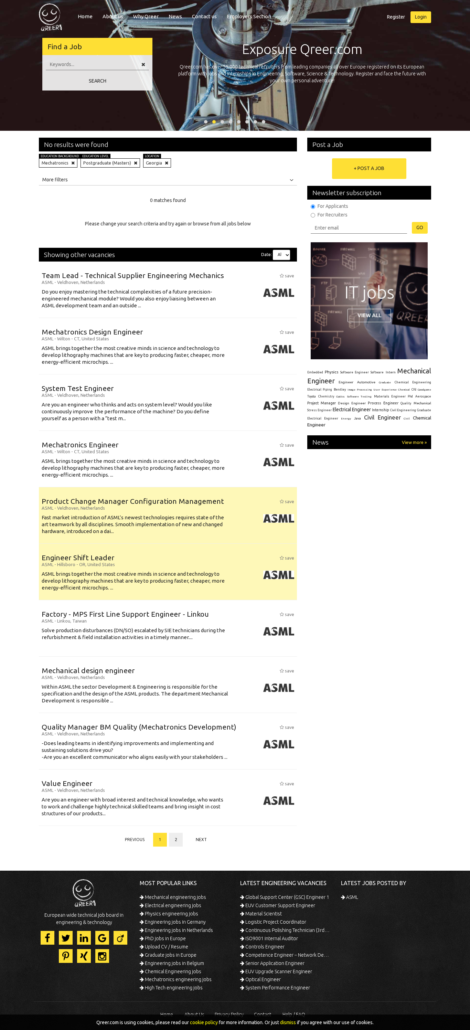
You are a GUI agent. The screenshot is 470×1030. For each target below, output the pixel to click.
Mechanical (422, 403)
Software (377, 372)
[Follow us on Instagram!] (102, 956)
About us (113, 16)
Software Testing (359, 396)
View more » (414, 442)
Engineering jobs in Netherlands (178, 930)
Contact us (204, 16)
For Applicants (333, 206)
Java (357, 418)
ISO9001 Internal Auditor (271, 938)
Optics (340, 396)
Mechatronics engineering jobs (178, 979)
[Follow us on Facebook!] (47, 938)
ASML (351, 897)
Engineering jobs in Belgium (174, 963)
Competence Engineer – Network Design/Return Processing (287, 955)
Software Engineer (354, 372)
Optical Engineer (262, 979)
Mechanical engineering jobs (175, 897)
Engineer (346, 382)
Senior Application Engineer (274, 963)
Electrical (314, 389)
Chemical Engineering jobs (172, 971)
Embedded (315, 372)
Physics (331, 372)
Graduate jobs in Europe (170, 955)
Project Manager (321, 403)
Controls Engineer (264, 946)
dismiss (288, 1022)
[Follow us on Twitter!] (66, 938)
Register (396, 17)
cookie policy (204, 1022)
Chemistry (326, 396)
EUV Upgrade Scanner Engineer (278, 971)
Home (85, 16)
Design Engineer (352, 403)
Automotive (366, 382)
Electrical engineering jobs (172, 905)
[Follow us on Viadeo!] (120, 938)
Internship (380, 410)
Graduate (385, 382)
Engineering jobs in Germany (175, 922)
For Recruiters (333, 214)
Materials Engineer (390, 396)
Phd (410, 396)
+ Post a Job (369, 168)
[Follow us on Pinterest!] (66, 956)
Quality (405, 403)
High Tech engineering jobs (173, 987)
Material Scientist (263, 913)
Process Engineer (383, 403)
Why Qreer (146, 16)
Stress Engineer (319, 410)
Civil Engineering (403, 410)
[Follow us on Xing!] (84, 956)
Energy (346, 418)
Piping (327, 389)
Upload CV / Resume (166, 946)
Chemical (404, 389)
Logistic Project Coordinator (275, 922)
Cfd (414, 389)
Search (97, 81)
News (175, 16)
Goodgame (424, 389)
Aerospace (423, 396)
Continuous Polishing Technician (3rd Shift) (287, 930)
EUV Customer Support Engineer (279, 905)
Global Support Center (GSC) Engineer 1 (286, 897)
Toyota (311, 396)
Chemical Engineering (413, 382)
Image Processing (360, 389)
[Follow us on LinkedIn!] (84, 938)
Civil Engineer (382, 417)
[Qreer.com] (50, 15)
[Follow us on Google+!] (102, 938)
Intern (391, 372)
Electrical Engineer (352, 409)
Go (419, 227)
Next (201, 839)
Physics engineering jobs (171, 913)
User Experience (384, 389)
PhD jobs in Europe (165, 938)
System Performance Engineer (277, 987)
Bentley (340, 389)
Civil (407, 418)
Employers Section (249, 16)
